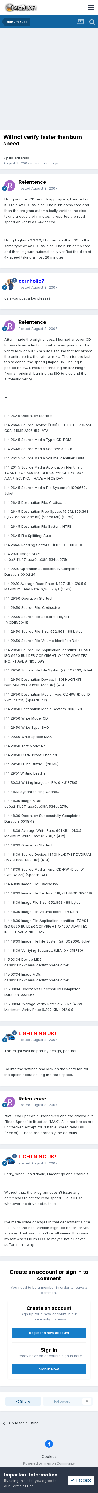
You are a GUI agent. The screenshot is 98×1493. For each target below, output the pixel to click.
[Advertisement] (49, 80)
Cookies (49, 1456)
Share (24, 1401)
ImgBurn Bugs (46, 163)
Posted (38, 188)
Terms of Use (22, 1486)
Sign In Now (49, 1369)
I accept (82, 1480)
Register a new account (49, 1332)
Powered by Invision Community (49, 1463)
